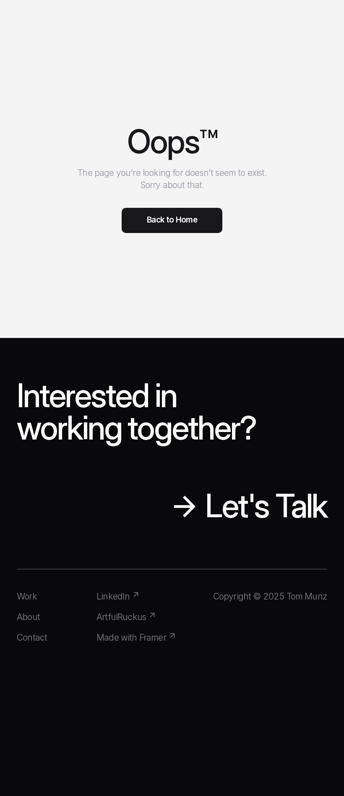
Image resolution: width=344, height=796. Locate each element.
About (28, 617)
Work (27, 596)
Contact (32, 637)
